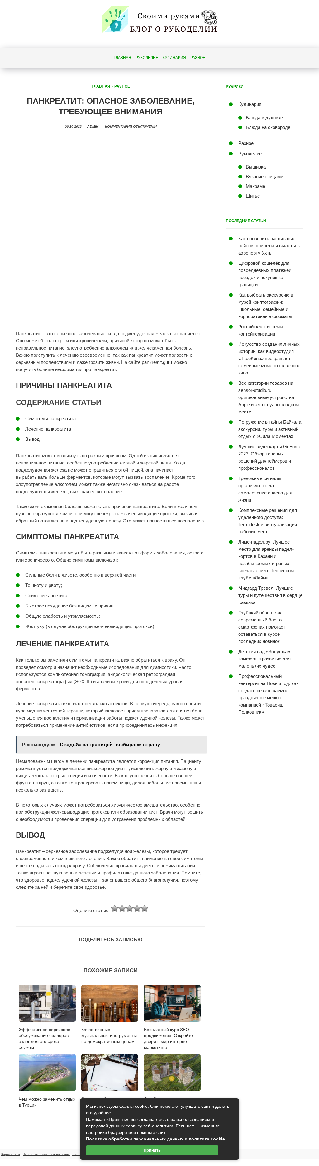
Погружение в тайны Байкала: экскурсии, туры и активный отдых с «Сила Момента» (270, 429)
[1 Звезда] (114, 908)
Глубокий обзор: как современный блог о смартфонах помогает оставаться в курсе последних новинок (261, 627)
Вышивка (256, 166)
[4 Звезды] (137, 908)
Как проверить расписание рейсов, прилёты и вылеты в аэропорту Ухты (269, 245)
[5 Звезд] (144, 908)
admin (92, 126)
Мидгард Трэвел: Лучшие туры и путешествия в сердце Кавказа (270, 595)
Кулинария (174, 57)
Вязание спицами (264, 176)
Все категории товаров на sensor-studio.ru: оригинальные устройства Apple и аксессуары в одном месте (268, 397)
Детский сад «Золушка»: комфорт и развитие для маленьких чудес (264, 659)
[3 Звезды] (129, 908)
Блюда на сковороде (268, 127)
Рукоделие (147, 57)
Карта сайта (10, 1154)
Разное (197, 57)
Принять (152, 1150)
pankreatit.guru (157, 362)
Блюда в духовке (264, 117)
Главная (122, 57)
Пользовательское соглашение (46, 1154)
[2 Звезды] (122, 908)
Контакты (79, 1154)
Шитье (253, 195)
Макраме (255, 186)
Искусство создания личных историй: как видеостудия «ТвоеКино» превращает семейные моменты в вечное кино (269, 358)
